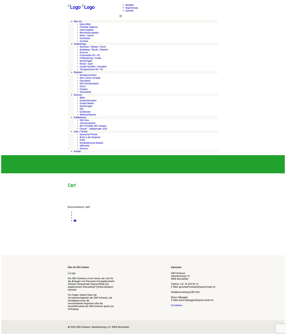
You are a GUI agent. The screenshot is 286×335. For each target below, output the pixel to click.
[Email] (75, 220)
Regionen (78, 72)
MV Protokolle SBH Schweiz (93, 126)
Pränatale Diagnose (89, 27)
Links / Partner (81, 131)
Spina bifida (85, 24)
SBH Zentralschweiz (89, 83)
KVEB (82, 140)
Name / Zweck (87, 35)
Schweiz (84, 89)
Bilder (82, 97)
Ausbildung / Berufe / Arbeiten (94, 49)
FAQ (81, 109)
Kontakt (77, 151)
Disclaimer (176, 305)
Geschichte (85, 38)
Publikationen (80, 117)
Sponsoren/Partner (89, 134)
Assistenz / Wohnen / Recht (93, 46)
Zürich (83, 86)
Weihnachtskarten (88, 114)
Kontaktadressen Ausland (91, 142)
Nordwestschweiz (88, 75)
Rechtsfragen (86, 61)
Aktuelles (129, 5)
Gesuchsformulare (88, 100)
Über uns (78, 21)
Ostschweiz (85, 80)
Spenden (129, 10)
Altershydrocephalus (89, 32)
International (85, 92)
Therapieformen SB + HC (91, 69)
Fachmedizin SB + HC (90, 55)
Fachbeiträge (80, 44)
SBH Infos (84, 120)
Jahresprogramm (88, 123)
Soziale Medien (87, 103)
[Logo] (74, 7)
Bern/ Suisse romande (90, 77)
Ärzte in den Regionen (90, 137)
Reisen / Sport (86, 63)
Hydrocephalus (87, 29)
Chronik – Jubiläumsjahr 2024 (93, 128)
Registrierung (131, 7)
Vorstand (84, 41)
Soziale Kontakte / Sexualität (93, 66)
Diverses (84, 52)
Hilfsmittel (84, 145)
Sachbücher (85, 111)
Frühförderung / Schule (90, 58)
